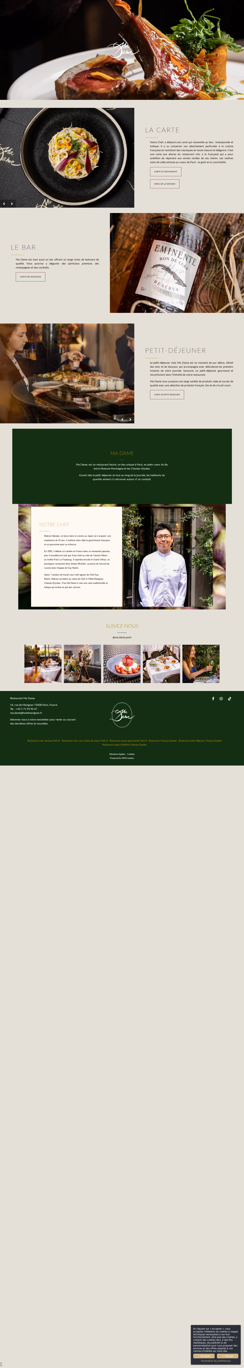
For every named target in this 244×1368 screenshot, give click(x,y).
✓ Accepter (204, 1356)
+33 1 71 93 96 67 (26, 709)
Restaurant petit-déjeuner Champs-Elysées (200, 741)
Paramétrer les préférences (216, 1361)
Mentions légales (117, 754)
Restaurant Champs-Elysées (163, 741)
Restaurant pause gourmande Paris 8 (128, 741)
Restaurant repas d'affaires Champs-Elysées (124, 745)
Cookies (131, 754)
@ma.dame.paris (122, 637)
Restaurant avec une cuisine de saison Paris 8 (85, 741)
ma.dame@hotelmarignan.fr (26, 713)
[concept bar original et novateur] (213, 699)
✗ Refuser (227, 1356)
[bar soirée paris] (221, 699)
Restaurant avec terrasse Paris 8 (43, 741)
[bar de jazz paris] (229, 699)
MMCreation (128, 758)
